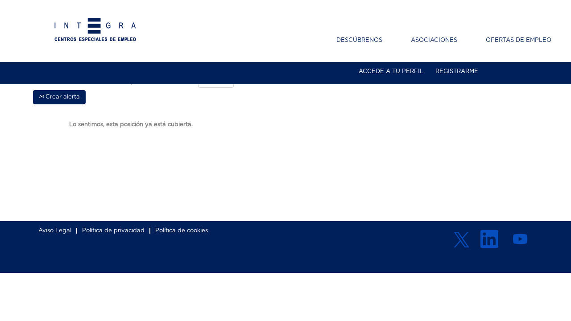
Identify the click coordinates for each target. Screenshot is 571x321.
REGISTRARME (456, 71)
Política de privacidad (113, 231)
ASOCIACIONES (434, 40)
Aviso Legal (54, 231)
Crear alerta (62, 97)
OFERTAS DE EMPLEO (518, 40)
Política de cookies (181, 231)
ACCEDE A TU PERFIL (391, 71)
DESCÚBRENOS (359, 40)
